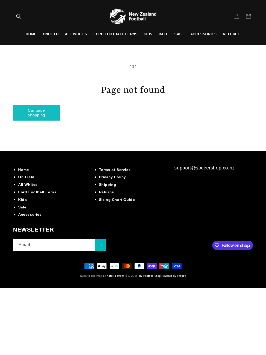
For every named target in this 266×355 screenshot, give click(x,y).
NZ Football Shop (150, 276)
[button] (18, 16)
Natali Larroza (115, 276)
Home (23, 170)
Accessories (30, 214)
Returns (106, 192)
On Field (26, 177)
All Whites (28, 184)
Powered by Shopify (174, 276)
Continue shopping (36, 112)
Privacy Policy (112, 177)
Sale (22, 207)
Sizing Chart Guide (117, 200)
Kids (22, 200)
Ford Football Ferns (37, 192)
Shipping (107, 184)
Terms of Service (115, 170)
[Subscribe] (100, 245)
